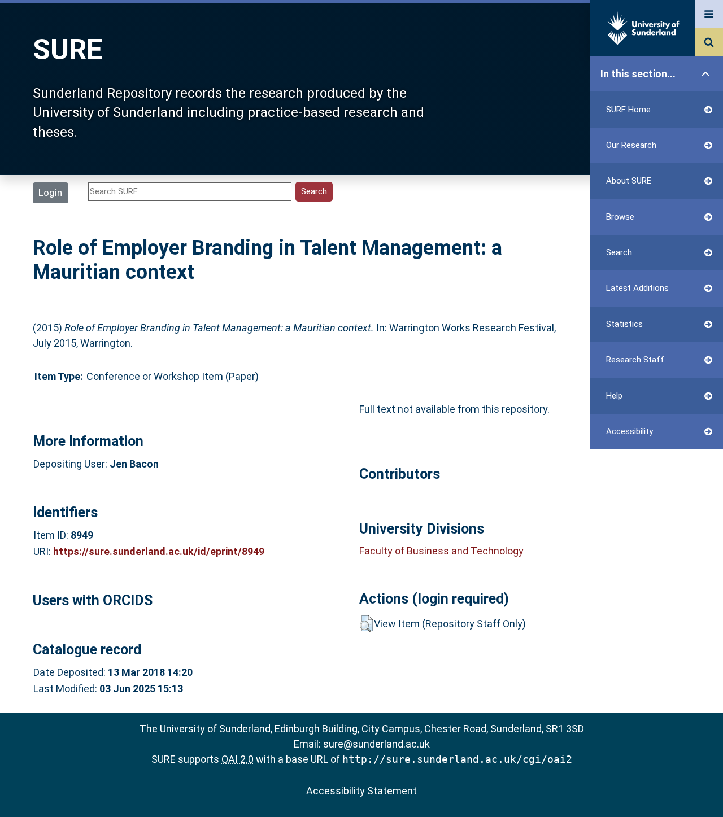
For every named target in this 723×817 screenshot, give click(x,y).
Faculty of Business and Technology (441, 551)
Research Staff (635, 360)
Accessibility (629, 431)
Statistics (624, 324)
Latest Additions (637, 288)
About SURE (628, 181)
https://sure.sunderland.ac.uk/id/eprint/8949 (158, 551)
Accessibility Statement (361, 791)
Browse (620, 217)
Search (619, 252)
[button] (366, 623)
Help (614, 396)
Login (50, 192)
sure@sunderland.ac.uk (376, 744)
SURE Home (628, 109)
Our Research (631, 145)
